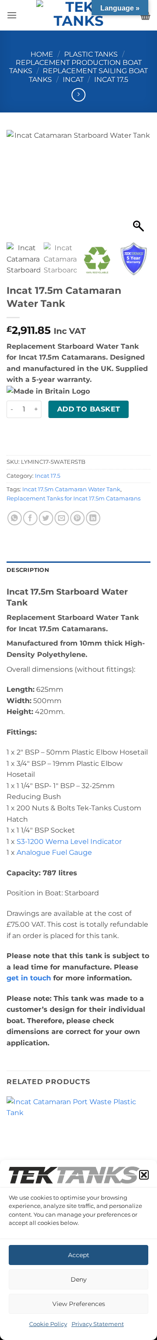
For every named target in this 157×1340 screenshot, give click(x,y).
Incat (73, 79)
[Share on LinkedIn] (93, 518)
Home (42, 54)
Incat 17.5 (111, 79)
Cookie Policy (48, 1323)
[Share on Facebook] (30, 518)
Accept (78, 1255)
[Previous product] (78, 95)
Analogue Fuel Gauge (54, 852)
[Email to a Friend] (62, 518)
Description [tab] (28, 570)
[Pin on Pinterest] (77, 518)
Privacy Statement (98, 1323)
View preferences (78, 1304)
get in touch (29, 978)
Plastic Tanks (91, 54)
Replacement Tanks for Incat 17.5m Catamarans (73, 498)
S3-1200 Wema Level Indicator (69, 841)
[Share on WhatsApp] (14, 518)
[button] (144, 1174)
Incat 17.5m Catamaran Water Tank (71, 489)
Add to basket (88, 409)
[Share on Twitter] (46, 518)
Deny (79, 1279)
